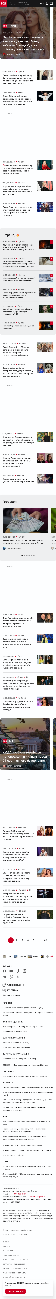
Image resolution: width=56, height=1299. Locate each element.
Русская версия (9, 1235)
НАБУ (48, 1150)
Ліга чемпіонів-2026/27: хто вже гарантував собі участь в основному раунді (27, 1175)
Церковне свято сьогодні (16, 1054)
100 (45, 940)
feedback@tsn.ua (37, 1197)
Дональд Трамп (9, 1150)
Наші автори (8, 1251)
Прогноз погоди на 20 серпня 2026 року (31, 1065)
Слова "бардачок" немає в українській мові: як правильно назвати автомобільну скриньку (19, 295)
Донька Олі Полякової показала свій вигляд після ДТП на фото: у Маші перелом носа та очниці (18, 835)
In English (23, 1235)
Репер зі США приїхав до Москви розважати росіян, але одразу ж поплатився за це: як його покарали (17, 898)
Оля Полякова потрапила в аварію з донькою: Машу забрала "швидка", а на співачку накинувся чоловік (23, 43)
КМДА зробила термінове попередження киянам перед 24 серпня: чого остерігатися (25, 756)
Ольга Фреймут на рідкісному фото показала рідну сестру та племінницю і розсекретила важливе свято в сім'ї (18, 79)
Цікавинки (8, 1083)
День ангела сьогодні (14, 1038)
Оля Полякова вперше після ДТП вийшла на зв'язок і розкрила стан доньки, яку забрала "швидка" (16, 877)
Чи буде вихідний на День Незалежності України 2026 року (26, 1122)
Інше (5, 1116)
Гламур (13, 26)
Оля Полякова (9, 1155)
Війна (35, 956)
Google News (13, 995)
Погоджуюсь (15, 1291)
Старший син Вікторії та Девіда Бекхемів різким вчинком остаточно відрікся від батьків (17, 918)
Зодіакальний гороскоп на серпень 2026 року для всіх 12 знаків (28, 1014)
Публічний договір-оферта (14, 1277)
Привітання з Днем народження (16, 1047)
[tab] (24, 62)
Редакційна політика (11, 1255)
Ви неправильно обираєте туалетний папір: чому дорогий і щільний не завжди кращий (24, 1137)
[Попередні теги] (48, 956)
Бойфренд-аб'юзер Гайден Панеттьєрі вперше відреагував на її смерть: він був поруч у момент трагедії (18, 684)
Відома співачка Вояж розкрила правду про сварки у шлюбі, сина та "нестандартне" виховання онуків (18, 372)
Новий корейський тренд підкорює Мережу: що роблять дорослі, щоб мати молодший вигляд (27, 1101)
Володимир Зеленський (31, 1145)
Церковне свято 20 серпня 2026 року (19, 1059)
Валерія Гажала (13, 55)
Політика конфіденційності (14, 1264)
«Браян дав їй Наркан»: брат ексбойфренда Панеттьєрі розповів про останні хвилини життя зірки (17, 190)
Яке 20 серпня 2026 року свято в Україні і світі (23, 1026)
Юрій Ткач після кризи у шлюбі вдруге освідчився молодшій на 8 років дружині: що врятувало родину (18, 622)
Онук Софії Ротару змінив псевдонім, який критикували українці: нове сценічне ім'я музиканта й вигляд (17, 664)
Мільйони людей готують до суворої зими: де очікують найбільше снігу (19, 279)
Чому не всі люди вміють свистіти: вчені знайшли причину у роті (28, 1093)
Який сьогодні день (13, 1022)
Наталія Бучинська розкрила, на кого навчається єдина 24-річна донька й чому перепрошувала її (17, 462)
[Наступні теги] (52, 956)
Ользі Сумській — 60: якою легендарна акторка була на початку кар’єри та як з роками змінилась (16, 351)
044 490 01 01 (20, 1194)
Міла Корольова (14, 548)
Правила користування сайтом (15, 1259)
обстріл (21, 1155)
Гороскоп (8, 1003)
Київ (11, 741)
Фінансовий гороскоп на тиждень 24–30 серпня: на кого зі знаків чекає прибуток (23, 541)
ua (40, 3)
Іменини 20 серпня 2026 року (16, 1042)
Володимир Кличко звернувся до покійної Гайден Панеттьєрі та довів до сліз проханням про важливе (18, 441)
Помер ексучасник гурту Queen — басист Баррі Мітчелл (18, 480)
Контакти (7, 966)
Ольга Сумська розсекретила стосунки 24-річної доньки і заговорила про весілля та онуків (17, 211)
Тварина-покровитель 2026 (15, 1031)
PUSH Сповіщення (15, 985)
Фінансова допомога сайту (14, 1273)
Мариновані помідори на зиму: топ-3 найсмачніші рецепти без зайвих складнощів (24, 1130)
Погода (22, 956)
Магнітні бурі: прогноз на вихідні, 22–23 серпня (19, 327)
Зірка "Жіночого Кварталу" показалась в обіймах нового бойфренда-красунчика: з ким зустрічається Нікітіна (18, 100)
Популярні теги (10, 1145)
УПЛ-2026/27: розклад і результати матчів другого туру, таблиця (27, 1167)
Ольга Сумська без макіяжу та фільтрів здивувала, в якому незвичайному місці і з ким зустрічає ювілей (18, 169)
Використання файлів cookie (15, 1268)
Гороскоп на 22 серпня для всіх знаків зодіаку (23, 1008)
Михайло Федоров (35, 1150)
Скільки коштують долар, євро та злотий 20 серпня (25, 1076)
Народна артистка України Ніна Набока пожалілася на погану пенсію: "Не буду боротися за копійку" (16, 856)
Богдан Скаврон (14, 766)
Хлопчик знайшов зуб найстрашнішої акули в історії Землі (28, 1087)
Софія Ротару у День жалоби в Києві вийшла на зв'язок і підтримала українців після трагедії (18, 705)
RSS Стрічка (12, 990)
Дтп (9, 956)
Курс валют (8, 1071)
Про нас (6, 1242)
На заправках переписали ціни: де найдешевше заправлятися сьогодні (24, 1108)
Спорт (6, 1161)
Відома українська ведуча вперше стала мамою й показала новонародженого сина (17, 643)
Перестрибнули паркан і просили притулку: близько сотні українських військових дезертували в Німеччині (19, 263)
